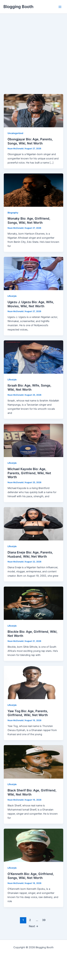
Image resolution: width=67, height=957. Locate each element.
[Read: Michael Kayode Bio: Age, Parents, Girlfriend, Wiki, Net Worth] (33, 440)
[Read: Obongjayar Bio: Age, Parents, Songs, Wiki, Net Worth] (33, 110)
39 (44, 920)
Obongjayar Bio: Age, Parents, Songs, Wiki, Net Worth (30, 141)
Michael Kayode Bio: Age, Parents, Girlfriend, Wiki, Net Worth (29, 473)
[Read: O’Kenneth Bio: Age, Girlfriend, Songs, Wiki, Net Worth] (33, 845)
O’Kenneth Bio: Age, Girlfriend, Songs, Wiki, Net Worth (31, 876)
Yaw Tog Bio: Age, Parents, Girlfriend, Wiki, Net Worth (28, 713)
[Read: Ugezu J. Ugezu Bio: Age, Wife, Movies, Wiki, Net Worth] (33, 273)
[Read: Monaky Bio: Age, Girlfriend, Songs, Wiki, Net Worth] (33, 189)
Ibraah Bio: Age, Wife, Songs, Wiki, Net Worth (29, 387)
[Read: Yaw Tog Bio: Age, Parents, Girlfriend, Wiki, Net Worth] (33, 682)
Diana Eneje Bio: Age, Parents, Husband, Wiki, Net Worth (30, 554)
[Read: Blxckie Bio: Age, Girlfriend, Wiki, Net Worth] (33, 603)
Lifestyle (12, 296)
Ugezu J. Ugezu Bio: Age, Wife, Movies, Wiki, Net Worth (31, 304)
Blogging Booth (18, 6)
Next (33, 926)
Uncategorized (15, 133)
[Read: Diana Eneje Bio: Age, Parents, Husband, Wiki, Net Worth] (33, 523)
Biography (13, 212)
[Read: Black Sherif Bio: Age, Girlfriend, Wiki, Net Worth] (33, 761)
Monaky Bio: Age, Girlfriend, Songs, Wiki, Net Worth (29, 220)
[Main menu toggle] (60, 6)
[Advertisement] (33, 58)
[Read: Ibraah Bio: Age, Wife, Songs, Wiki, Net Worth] (33, 356)
